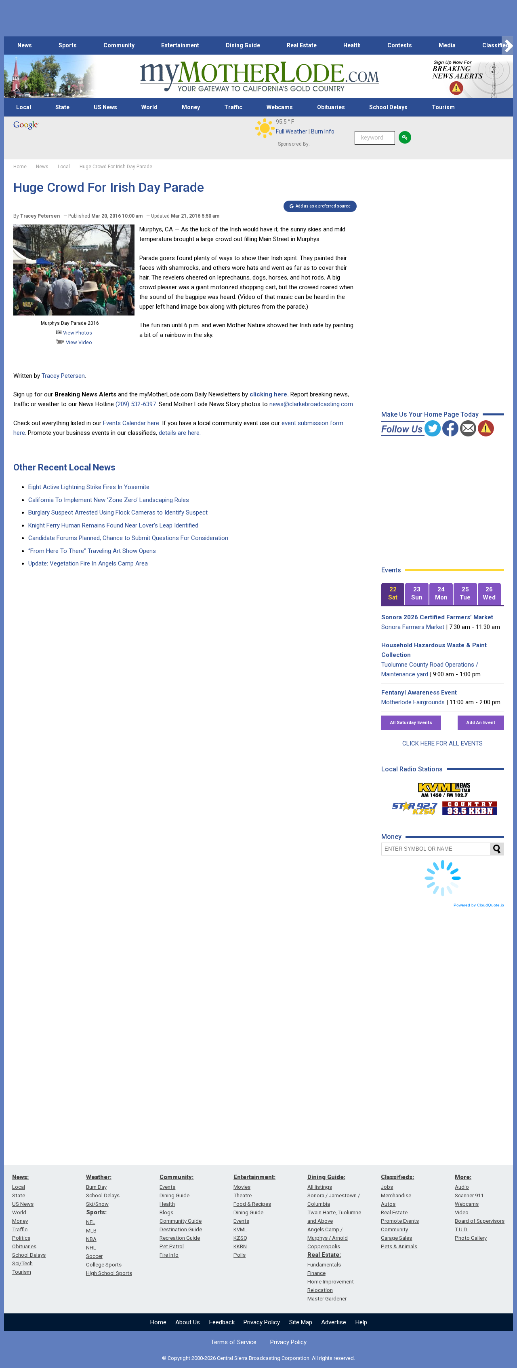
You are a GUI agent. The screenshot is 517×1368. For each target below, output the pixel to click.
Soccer (94, 1256)
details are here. (180, 432)
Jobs (387, 1187)
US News (105, 107)
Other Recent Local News (64, 467)
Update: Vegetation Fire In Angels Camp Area (88, 563)
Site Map (300, 1322)
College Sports (104, 1265)
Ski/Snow (97, 1204)
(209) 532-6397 (136, 404)
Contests (399, 45)
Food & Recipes (252, 1204)
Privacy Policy (262, 1322)
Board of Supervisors (479, 1221)
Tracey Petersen (63, 375)
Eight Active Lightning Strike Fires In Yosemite (88, 487)
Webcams (280, 107)
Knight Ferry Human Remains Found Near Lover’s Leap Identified (113, 525)
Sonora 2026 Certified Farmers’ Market (437, 617)
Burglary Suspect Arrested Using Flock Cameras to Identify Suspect (118, 512)
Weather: (98, 1177)
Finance (316, 1273)
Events (167, 1187)
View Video (78, 342)
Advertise (333, 1322)
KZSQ (240, 1238)
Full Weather (291, 131)
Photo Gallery (471, 1238)
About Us (187, 1322)
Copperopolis (323, 1246)
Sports (68, 45)
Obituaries (331, 107)
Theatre (242, 1195)
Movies (241, 1187)
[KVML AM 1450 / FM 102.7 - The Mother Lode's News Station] (444, 787)
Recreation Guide (180, 1238)
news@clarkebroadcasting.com (311, 404)
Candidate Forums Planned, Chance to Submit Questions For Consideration (128, 538)
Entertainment (180, 45)
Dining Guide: (326, 1177)
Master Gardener (327, 1299)
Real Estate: (324, 1254)
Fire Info (169, 1255)
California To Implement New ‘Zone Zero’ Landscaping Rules (108, 500)
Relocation (320, 1290)
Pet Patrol (172, 1246)
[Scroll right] (507, 45)
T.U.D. (461, 1229)
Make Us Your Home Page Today (430, 414)
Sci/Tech (22, 1263)
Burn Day (96, 1187)
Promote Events (400, 1221)
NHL (91, 1248)
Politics (21, 1238)
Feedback (222, 1322)
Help (361, 1322)
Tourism (443, 107)
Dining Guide (243, 45)
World (149, 107)
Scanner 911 (469, 1195)
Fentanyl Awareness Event (419, 692)
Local (23, 107)
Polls (239, 1255)
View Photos (77, 333)
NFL (90, 1222)
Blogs (166, 1212)
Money (191, 107)
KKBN (240, 1246)
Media (447, 45)
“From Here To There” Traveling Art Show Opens (92, 551)
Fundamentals (324, 1265)
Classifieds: (397, 1177)
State (62, 107)
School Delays (388, 107)
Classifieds (497, 45)
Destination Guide (181, 1229)
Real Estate (302, 45)
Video (462, 1212)
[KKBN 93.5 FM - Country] (469, 806)
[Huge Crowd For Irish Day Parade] (74, 313)
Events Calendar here (131, 423)
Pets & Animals (399, 1246)
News (24, 45)
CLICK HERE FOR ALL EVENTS (442, 743)
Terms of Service (233, 1342)
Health (352, 45)
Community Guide (181, 1221)
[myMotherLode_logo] (259, 76)
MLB (91, 1231)
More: (463, 1177)
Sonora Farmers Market (412, 627)
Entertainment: (254, 1177)
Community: (176, 1177)
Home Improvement (330, 1282)
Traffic (233, 107)
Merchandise (396, 1195)
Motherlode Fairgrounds (413, 702)
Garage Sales (396, 1238)
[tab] (393, 594)
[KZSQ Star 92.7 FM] (411, 806)
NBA (91, 1239)
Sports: (96, 1212)
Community (119, 45)
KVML (240, 1229)
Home (158, 1322)
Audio (462, 1187)
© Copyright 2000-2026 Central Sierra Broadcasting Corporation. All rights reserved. (258, 1358)
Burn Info (322, 131)
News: (20, 1177)
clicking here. (269, 394)
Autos (388, 1204)
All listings (319, 1187)
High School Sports (109, 1273)
